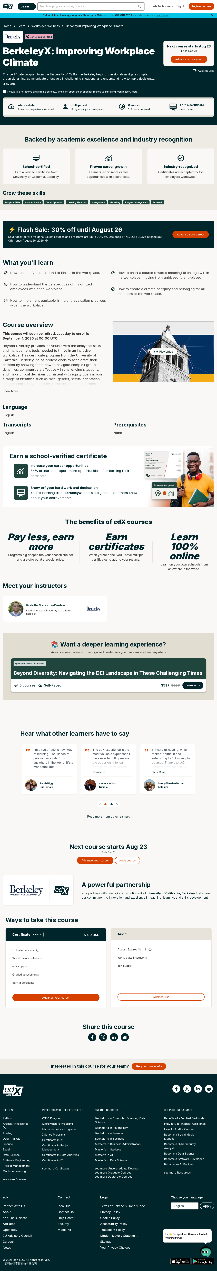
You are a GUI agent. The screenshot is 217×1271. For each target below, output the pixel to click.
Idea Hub (64, 1206)
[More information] (46, 240)
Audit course (206, 70)
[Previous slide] (100, 804)
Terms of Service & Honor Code (122, 1206)
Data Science (11, 1155)
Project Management (16, 1165)
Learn (25, 6)
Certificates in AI (52, 1140)
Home (7, 26)
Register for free (201, 6)
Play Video (166, 351)
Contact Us (66, 1212)
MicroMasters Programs (58, 1123)
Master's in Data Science (111, 1160)
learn (21, 26)
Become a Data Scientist (179, 1153)
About (7, 1212)
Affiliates (9, 1224)
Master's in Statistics (108, 1149)
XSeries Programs (54, 1134)
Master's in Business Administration (118, 1144)
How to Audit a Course (179, 1129)
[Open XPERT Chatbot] (206, 1250)
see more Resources (177, 1172)
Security (63, 1224)
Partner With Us (14, 1206)
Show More (9, 83)
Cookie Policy (110, 1218)
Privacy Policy (110, 1212)
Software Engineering (16, 1160)
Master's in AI (104, 1155)
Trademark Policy (112, 1230)
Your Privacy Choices (115, 1247)
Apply (207, 1206)
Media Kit (64, 1230)
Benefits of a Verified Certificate (184, 1118)
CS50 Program (51, 1118)
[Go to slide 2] (112, 804)
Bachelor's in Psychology (111, 1127)
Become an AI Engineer (179, 1164)
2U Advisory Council (17, 1235)
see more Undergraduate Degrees (117, 1168)
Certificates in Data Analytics (60, 1155)
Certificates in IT (52, 1160)
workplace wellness (45, 26)
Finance (8, 1144)
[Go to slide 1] (105, 804)
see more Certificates (55, 1168)
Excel (6, 1149)
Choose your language (187, 1197)
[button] (139, 6)
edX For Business (163, 6)
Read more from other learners (108, 816)
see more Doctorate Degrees (113, 1176)
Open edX (10, 1230)
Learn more (162, 15)
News (7, 1247)
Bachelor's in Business (109, 1138)
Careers (8, 1241)
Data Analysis (11, 1138)
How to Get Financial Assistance (185, 1123)
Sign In (181, 6)
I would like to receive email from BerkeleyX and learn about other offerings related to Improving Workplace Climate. (72, 91)
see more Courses (14, 1179)
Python (7, 1118)
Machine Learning (14, 1171)
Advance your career (189, 59)
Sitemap (106, 1241)
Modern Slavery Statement (118, 1235)
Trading (7, 1133)
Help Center (66, 1218)
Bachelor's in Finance (109, 1133)
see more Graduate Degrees (113, 1172)
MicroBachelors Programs (59, 1129)
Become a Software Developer (184, 1159)
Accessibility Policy (113, 1224)
